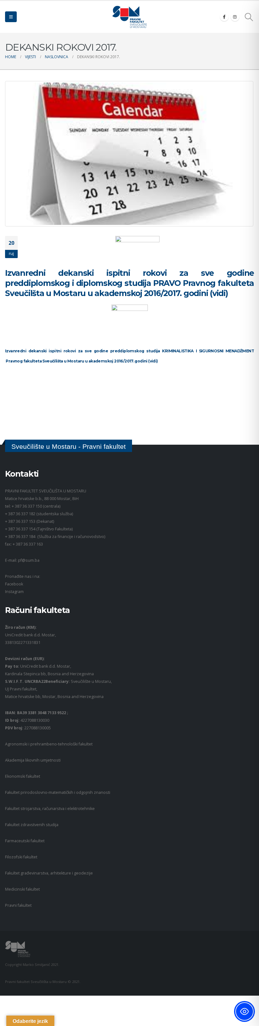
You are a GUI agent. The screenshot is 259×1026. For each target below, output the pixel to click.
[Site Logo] (129, 17)
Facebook (14, 584)
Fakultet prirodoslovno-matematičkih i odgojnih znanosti (57, 792)
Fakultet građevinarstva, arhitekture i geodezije (49, 873)
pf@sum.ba (28, 560)
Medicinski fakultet (22, 889)
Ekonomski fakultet (22, 776)
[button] (11, 16)
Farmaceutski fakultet (25, 841)
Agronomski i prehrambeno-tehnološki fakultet (49, 744)
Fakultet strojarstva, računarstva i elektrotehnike (50, 808)
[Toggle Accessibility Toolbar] (244, 1011)
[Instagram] (235, 16)
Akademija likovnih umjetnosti (33, 760)
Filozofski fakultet (21, 857)
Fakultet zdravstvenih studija (31, 824)
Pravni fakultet (18, 905)
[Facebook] (224, 16)
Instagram (14, 591)
